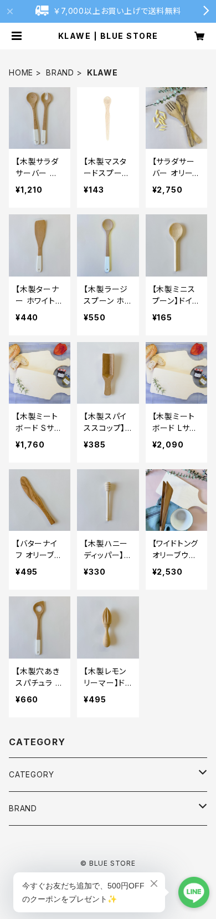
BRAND (60, 72)
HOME (21, 72)
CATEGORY (31, 774)
